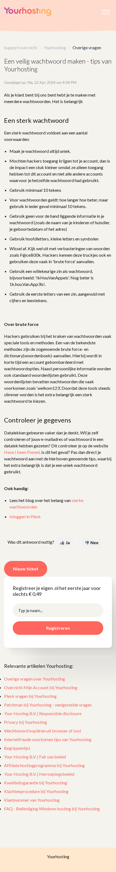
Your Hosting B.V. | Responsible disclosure (42, 713)
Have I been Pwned (22, 452)
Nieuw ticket (25, 568)
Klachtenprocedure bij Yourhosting (36, 791)
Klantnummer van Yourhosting (32, 799)
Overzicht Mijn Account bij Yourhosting (40, 687)
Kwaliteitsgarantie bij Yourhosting (35, 782)
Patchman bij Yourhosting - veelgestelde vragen (48, 704)
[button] (106, 10)
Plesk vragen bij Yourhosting (30, 696)
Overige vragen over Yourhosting (34, 678)
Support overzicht (20, 47)
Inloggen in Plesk (25, 516)
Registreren (58, 627)
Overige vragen (87, 47)
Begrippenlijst (17, 748)
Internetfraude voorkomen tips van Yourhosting (47, 739)
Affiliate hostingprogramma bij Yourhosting (44, 765)
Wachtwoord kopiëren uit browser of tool (42, 730)
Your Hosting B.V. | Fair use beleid (35, 756)
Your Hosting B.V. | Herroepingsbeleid (39, 774)
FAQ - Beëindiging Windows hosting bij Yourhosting (52, 808)
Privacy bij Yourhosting (25, 722)
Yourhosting (55, 47)
